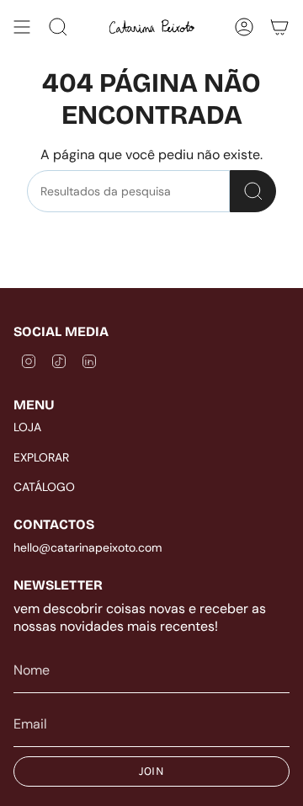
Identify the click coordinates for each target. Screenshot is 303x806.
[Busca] (253, 191)
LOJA (27, 427)
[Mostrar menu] (22, 27)
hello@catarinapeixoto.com (87, 547)
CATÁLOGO (44, 486)
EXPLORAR (41, 457)
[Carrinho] (279, 27)
